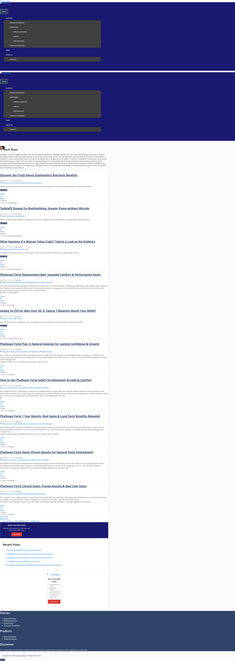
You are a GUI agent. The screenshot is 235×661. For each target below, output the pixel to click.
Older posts (4, 517)
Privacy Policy (9, 623)
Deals (8, 50)
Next (38, 521)
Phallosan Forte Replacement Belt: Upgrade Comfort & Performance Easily (50, 274)
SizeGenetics (12, 203)
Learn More (16, 534)
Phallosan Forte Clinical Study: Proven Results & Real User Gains (43, 486)
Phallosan (11, 305)
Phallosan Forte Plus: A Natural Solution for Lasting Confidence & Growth (49, 344)
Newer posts (4, 519)
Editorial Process (10, 618)
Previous (4, 521)
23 (33, 521)
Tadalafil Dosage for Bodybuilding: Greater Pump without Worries (44, 208)
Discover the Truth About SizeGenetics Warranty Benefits (38, 175)
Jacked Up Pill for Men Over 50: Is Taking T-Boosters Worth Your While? (48, 311)
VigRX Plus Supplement (20, 32)
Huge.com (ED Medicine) (17, 22)
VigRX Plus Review (10, 639)
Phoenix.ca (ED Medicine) (17, 45)
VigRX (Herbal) (14, 27)
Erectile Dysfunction (15, 236)
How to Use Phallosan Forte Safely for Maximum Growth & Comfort (46, 380)
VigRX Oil (16, 36)
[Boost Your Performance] (54, 575)
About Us (9, 55)
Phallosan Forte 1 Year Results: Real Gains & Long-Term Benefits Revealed (50, 416)
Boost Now (54, 601)
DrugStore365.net (20, 656)
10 (26, 521)
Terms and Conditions (12, 625)
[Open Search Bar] (2, 7)
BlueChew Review (10, 637)
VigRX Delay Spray (18, 41)
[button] (6, 64)
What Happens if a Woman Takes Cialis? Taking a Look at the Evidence (47, 241)
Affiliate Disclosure (10, 621)
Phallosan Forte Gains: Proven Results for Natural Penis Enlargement (46, 452)
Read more (3, 190)
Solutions (9, 18)
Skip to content (5, 1)
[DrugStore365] (5, 3)
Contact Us (13, 59)
